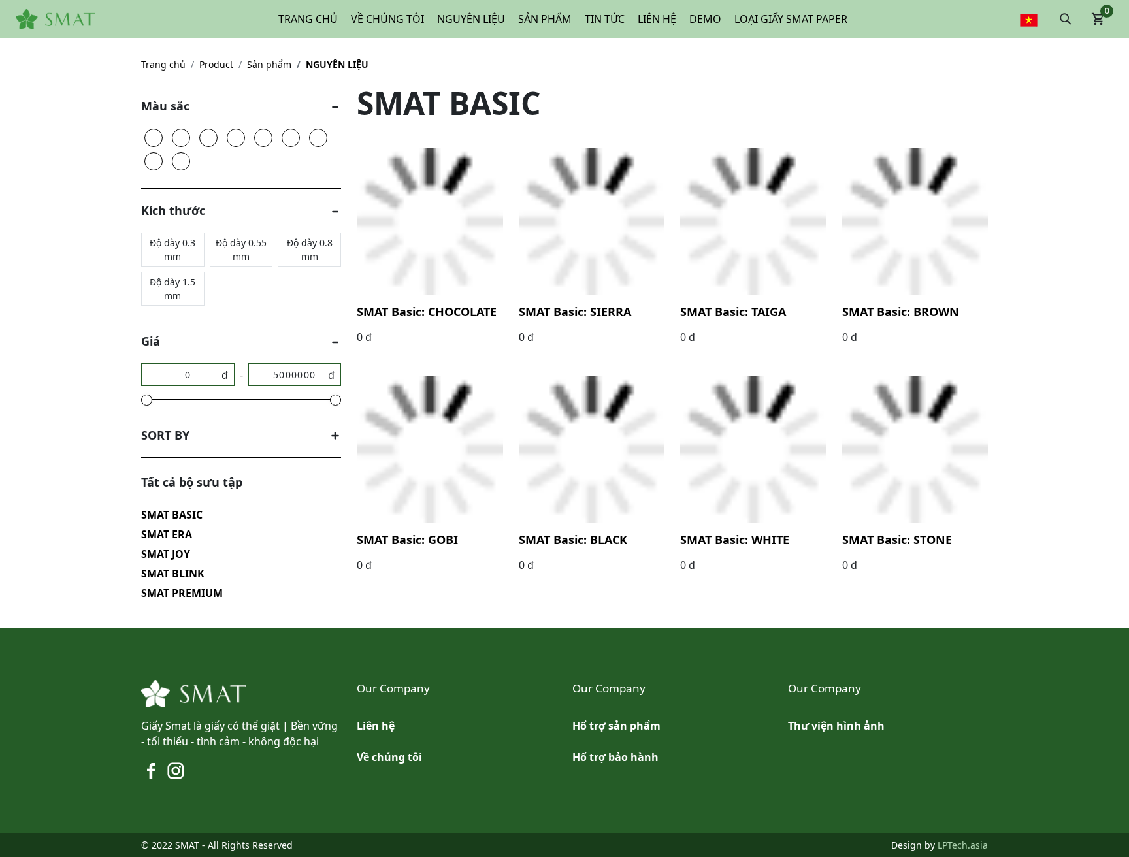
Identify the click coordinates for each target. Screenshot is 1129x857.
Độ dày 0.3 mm (172, 249)
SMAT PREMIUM (182, 593)
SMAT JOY (165, 554)
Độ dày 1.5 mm (172, 289)
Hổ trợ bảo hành (615, 757)
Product (216, 64)
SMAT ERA (166, 534)
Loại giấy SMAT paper (790, 19)
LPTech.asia (963, 845)
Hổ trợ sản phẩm (616, 726)
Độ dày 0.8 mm (310, 249)
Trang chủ (308, 19)
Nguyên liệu (471, 19)
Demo (705, 19)
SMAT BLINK (173, 573)
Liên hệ (657, 19)
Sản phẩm (269, 64)
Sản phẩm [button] (545, 19)
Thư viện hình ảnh (836, 726)
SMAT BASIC (172, 515)
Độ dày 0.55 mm (241, 249)
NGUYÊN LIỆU (337, 64)
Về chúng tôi (387, 19)
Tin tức (605, 19)
